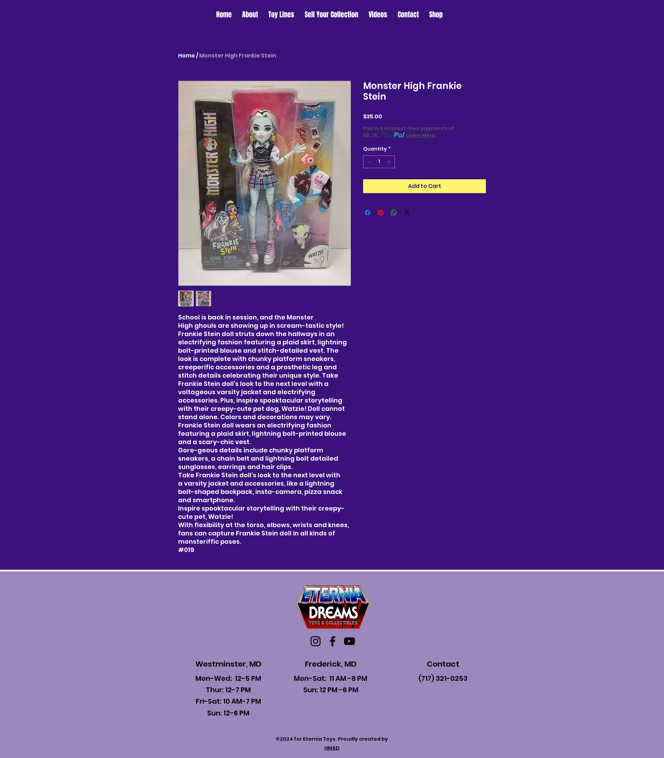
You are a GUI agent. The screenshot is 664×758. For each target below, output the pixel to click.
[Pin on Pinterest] (381, 212)
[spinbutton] (379, 162)
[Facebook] (332, 641)
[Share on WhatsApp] (394, 212)
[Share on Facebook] (367, 212)
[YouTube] (349, 641)
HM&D (332, 748)
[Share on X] (407, 212)
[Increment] (389, 162)
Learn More (420, 135)
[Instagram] (315, 641)
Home (186, 56)
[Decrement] (368, 162)
